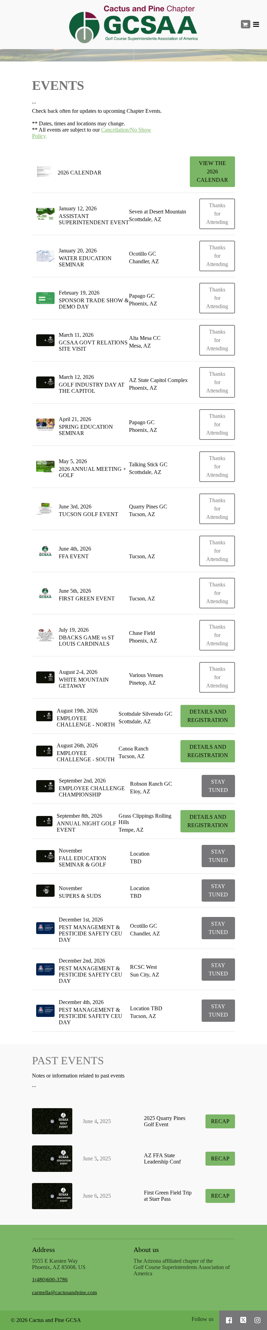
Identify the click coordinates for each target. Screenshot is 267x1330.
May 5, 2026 (73, 461)
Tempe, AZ (131, 830)
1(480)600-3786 (50, 1279)
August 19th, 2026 (77, 711)
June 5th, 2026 (75, 591)
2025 (105, 1121)
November (70, 851)
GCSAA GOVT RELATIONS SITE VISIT (93, 346)
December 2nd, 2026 (82, 961)
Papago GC (142, 296)
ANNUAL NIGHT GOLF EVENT (86, 826)
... (34, 101)
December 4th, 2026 (81, 1002)
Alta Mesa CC (145, 338)
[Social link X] (243, 1320)
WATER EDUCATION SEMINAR (85, 261)
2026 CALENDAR (80, 173)
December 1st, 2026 (81, 920)
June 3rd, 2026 (75, 507)
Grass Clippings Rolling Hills (145, 819)
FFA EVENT (74, 556)
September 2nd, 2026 (82, 781)
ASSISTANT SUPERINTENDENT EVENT (94, 219)
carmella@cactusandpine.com (64, 1292)
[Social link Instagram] (257, 1320)
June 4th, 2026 (75, 549)
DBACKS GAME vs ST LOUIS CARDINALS (86, 641)
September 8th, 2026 (79, 816)
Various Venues (146, 675)
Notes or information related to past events (78, 1076)
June (88, 1121)
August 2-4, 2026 (78, 672)
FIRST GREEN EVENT (87, 598)
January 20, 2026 (78, 251)
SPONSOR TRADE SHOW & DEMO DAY (94, 303)
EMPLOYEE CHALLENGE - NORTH (86, 721)
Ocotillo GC (142, 254)
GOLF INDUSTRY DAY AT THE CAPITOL (91, 388)
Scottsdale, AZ (145, 219)
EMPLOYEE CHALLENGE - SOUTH (86, 756)
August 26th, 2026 (77, 745)
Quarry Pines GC (148, 507)
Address (43, 1249)
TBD (135, 861)
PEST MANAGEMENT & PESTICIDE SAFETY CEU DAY (90, 933)
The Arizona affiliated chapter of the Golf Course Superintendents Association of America (182, 1267)
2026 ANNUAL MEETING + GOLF (92, 472)
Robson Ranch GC (151, 784)
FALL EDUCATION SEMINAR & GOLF (82, 861)
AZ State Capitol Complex (158, 380)
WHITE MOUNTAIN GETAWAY (84, 683)
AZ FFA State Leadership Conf (162, 1158)
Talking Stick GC (148, 464)
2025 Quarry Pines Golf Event (164, 1121)
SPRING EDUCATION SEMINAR (86, 430)
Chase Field (142, 633)
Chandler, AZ (144, 261)
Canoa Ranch (133, 749)
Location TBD (146, 1008)
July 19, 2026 (74, 630)
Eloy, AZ (140, 791)
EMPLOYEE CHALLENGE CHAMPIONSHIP (92, 791)
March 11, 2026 (76, 335)
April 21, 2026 (75, 419)
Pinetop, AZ (142, 683)
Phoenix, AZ (143, 303)
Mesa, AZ (140, 346)
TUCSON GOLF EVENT (88, 514)
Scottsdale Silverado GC (145, 714)
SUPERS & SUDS (80, 896)
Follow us (202, 1319)
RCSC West (143, 967)
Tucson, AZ (142, 514)
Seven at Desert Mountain (157, 212)
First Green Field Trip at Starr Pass (168, 1196)
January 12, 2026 (78, 208)
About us (146, 1249)
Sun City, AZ (144, 975)
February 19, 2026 (79, 293)
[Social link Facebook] (229, 1320)
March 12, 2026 (76, 377)
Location (139, 854)
